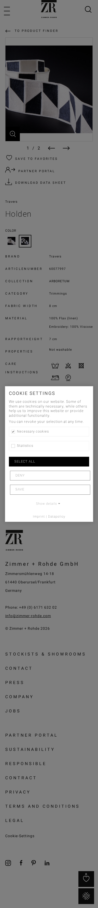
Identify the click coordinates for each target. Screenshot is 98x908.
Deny (20, 475)
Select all (24, 461)
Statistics (25, 445)
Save (19, 489)
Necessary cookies (33, 431)
